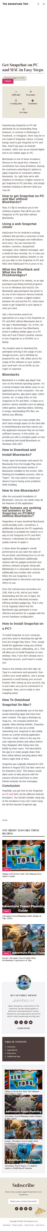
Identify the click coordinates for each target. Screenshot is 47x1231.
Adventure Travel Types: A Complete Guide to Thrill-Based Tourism (21, 1166)
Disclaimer (7, 1225)
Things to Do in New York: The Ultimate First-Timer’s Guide (22, 875)
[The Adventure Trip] (15, 4)
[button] (38, 4)
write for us (40, 1225)
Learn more (23, 1028)
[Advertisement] (23, 33)
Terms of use (29, 1225)
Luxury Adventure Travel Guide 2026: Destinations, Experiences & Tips (19, 959)
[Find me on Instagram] (26, 1022)
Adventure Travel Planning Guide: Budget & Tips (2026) (21, 917)
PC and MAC (12, 794)
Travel (8, 81)
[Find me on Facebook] (16, 1022)
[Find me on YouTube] (31, 1022)
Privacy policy (17, 1225)
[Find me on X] (21, 1022)
